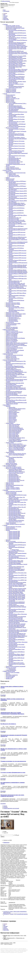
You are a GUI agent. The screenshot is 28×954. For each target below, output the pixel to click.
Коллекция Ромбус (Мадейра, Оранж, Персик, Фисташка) (17, 82)
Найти (2, 7)
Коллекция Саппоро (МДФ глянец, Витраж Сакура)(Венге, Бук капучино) (18, 285)
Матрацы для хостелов (11, 357)
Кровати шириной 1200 (14, 531)
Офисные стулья (10, 484)
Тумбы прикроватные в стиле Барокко (15, 350)
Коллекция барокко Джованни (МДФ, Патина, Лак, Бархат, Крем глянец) (17, 589)
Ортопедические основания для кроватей (15, 666)
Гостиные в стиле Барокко (12, 333)
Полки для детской (10, 166)
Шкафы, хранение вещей (9, 671)
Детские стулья (9, 96)
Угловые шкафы (9, 677)
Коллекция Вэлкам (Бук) (14, 510)
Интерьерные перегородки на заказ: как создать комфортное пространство (12, 795)
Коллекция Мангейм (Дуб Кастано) (17, 634)
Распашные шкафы (10, 676)
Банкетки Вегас (12, 418)
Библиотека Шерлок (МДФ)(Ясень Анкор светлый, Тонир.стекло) (17, 472)
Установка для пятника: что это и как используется (13, 761)
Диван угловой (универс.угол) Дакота (17, 445)
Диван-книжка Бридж (14, 435)
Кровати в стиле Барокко (12, 340)
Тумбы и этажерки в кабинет (12, 487)
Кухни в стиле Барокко (11, 341)
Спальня (5, 525)
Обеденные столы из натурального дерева (16, 313)
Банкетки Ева (12, 422)
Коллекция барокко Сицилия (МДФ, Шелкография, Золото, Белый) (17, 64)
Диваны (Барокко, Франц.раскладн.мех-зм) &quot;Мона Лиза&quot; (18, 441)
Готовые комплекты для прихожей (14, 491)
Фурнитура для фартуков (12, 328)
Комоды (8, 673)
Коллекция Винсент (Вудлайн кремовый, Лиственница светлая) (16, 619)
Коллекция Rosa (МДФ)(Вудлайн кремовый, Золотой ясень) (16, 567)
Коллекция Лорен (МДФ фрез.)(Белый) (18, 265)
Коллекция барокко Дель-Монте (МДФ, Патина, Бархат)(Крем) (15, 375)
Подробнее (3, 695)
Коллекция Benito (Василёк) (15, 105)
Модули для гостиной (11, 29)
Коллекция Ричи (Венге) (14, 160)
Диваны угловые (10, 442)
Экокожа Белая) (15, 549)
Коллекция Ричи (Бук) (14, 159)
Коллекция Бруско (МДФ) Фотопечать (18, 237)
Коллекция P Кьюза (13, 110)
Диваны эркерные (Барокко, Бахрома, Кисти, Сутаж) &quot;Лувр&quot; (17, 454)
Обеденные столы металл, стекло (13, 315)
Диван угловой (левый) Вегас (15, 443)
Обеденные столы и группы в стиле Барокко (16, 345)
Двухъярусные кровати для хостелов (14, 355)
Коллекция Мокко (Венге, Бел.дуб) (17, 283)
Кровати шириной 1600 (14, 533)
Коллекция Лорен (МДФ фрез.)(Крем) (17, 270)
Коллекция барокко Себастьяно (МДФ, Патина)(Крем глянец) (15, 383)
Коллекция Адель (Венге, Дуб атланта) (18, 52)
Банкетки (8, 406)
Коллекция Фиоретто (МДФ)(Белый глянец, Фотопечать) (17, 124)
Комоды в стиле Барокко (11, 336)
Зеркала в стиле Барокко (11, 335)
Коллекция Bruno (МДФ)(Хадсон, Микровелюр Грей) (16, 551)
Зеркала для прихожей (11, 492)
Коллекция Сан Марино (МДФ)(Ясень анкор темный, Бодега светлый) (16, 403)
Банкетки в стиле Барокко (12, 330)
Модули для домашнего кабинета (13, 468)
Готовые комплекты (10, 94)
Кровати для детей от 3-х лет (12, 98)
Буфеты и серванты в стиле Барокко (14, 332)
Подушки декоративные (11, 464)
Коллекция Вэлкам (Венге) (15, 512)
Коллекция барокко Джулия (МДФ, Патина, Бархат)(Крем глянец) (17, 591)
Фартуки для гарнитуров (12, 327)
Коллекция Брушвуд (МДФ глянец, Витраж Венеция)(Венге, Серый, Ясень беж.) (18, 239)
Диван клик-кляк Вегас (14, 426)
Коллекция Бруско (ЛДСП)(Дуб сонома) (18, 228)
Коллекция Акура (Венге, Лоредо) (17, 137)
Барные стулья (9, 171)
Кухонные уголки (10, 305)
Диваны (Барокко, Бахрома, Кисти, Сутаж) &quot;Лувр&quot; (17, 438)
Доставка (5, 15)
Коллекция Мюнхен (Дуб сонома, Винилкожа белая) (16, 645)
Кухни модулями (10, 180)
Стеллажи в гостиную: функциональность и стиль (13, 772)
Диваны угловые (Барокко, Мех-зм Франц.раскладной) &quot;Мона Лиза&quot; (17, 450)
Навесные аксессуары (14, 175)
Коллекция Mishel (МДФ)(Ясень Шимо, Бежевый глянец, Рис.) (15, 368)
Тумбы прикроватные (11, 670)
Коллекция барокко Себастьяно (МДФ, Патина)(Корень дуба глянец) (18, 61)
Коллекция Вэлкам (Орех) (15, 514)
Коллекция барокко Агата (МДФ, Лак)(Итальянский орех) (18, 580)
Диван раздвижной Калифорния (16, 429)
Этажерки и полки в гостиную (13, 92)
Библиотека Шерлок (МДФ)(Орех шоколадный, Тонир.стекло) (16, 470)
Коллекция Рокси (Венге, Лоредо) (16, 654)
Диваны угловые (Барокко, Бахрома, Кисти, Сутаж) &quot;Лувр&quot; (17, 447)
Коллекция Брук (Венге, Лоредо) (16, 605)
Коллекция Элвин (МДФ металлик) (17, 126)
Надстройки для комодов (12, 674)
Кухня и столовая (7, 170)
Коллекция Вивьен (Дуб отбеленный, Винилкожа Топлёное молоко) (17, 617)
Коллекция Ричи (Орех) (14, 163)
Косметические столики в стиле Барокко (15, 338)
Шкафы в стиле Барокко (11, 352)
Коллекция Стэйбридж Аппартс (16, 287)
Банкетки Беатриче (13, 415)
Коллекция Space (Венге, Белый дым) (17, 47)
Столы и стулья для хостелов (12, 358)
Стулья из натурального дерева (13, 323)
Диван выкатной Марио (14, 424)
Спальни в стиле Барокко (12, 346)
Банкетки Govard (13, 411)
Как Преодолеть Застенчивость (8, 723)
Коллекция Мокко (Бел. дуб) (15, 280)
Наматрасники (12, 668)
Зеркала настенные (10, 527)
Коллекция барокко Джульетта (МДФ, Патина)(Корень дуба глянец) (17, 56)
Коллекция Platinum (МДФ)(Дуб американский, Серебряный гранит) (17, 44)
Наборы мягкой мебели (11, 463)
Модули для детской (10, 102)
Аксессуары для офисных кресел (13, 467)
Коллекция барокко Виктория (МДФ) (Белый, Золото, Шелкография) (17, 583)
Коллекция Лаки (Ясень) (11, 394)
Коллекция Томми (13, 122)
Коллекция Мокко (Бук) (14, 282)
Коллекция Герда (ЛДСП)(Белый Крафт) (18, 242)
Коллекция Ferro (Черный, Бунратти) (17, 42)
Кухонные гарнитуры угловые (13, 304)
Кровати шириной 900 (14, 538)
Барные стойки (12, 173)
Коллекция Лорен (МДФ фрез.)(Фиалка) (18, 272)
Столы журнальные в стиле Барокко (14, 347)
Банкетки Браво (12, 417)
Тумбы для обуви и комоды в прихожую (15, 524)
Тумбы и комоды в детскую (12, 167)
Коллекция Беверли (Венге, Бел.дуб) (17, 507)
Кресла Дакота (12, 460)
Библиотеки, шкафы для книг (13, 25)
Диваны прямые (10, 423)
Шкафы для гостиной (11, 91)
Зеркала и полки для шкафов (12, 672)
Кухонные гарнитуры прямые (13, 302)
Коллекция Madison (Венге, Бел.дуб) (17, 204)
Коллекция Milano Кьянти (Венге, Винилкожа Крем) (16, 311)
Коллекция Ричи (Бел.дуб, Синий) (17, 121)
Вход (4, 9)
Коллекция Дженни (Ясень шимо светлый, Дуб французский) (16, 151)
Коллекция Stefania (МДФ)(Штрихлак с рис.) (16, 372)
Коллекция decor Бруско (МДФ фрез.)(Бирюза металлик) (17, 184)
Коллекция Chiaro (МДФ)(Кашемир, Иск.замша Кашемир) (17, 109)
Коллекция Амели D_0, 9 (14, 318)
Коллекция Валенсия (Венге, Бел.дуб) (17, 70)
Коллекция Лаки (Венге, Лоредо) (13, 392)
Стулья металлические (11, 324)
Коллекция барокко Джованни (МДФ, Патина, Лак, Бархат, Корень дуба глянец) (17, 586)
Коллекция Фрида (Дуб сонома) (16, 662)
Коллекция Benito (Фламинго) (16, 107)
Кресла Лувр (12, 462)
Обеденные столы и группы (12, 312)
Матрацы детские (10, 101)
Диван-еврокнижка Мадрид (15, 430)
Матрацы (8, 540)
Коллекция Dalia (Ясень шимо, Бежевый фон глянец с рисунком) (18, 500)
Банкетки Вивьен (13, 419)
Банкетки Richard (13, 413)
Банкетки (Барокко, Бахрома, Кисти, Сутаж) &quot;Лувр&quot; (17, 409)
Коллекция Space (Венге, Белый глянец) (18, 46)
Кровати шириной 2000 (14, 536)
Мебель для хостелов (8, 353)
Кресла (7, 456)
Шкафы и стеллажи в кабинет (13, 488)
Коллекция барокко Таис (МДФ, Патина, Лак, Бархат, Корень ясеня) (17, 594)
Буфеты (8, 177)
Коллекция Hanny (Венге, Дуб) (16, 560)
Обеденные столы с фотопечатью (13, 316)
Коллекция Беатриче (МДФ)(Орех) (17, 602)
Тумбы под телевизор (11, 90)
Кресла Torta (11, 459)
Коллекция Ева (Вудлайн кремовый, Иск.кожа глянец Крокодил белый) (17, 624)
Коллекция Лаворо (13, 474)
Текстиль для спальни (11, 667)
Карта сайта (6, 19)
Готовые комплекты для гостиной (14, 26)
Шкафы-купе (9, 678)
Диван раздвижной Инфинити (16, 428)
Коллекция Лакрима (13, 321)
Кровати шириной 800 (14, 537)
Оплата (5, 17)
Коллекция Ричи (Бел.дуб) (15, 158)
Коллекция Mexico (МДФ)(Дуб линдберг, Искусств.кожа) (16, 562)
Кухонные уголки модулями (12, 306)
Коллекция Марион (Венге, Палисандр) (18, 636)
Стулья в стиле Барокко (11, 349)
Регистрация (6, 11)
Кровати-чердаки (10, 99)
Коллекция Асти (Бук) (14, 218)
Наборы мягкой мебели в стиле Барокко (15, 344)
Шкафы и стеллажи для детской (13, 169)
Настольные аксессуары (14, 176)
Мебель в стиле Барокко (8, 329)
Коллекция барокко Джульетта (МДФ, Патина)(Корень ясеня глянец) (17, 59)
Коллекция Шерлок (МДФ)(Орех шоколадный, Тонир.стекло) (16, 87)
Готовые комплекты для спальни (13, 526)
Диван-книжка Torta (13, 434)
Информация (6, 842)
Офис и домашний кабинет (9, 465)
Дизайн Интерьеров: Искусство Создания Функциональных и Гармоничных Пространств (12, 713)
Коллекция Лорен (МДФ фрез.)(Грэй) (17, 266)
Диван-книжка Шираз (14, 436)
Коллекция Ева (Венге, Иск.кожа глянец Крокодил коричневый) (18, 622)
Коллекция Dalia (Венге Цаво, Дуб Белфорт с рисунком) (17, 498)
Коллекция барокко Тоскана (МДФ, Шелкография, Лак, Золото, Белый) (17, 596)
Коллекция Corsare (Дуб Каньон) (16, 133)
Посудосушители (10, 322)
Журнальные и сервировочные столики (15, 28)
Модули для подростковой (12, 127)
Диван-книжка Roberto (14, 432)
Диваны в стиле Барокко (11, 334)
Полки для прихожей (11, 522)
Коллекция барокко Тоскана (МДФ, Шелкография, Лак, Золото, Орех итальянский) (17, 599)
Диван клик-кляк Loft (14, 425)
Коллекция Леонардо (13, 475)
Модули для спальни (11, 541)
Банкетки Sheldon (13, 414)
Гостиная (5, 24)
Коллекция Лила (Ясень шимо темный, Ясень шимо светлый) (18, 632)
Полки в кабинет (10, 486)
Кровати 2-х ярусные (11, 97)
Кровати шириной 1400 (14, 532)
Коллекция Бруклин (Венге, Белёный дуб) (16, 388)
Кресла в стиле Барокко (11, 339)
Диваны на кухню (10, 178)
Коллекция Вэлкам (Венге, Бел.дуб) (17, 513)
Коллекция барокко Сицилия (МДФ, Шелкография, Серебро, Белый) (14, 386)
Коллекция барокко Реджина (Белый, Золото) (16, 379)
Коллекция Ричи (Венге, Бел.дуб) (16, 480)
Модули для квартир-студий (9, 360)
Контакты (5, 18)
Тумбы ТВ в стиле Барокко (12, 351)
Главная (5, 13)
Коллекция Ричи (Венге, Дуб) (15, 161)
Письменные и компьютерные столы (14, 485)
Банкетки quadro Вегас (14, 412)
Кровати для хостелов (11, 356)
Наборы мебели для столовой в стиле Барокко (16, 343)
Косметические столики (11, 529)
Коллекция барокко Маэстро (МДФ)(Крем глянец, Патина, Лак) (17, 222)
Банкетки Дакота (13, 420)
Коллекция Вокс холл (14, 508)
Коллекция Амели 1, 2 (14, 317)
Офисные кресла (10, 482)
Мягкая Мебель (6, 405)
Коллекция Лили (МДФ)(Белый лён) (17, 633)
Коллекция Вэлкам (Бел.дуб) (15, 509)
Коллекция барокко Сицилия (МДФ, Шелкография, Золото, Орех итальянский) (17, 67)
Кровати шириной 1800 (14, 535)
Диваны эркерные (10, 452)
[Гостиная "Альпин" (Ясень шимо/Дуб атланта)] (7, 829)
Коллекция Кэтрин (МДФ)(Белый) (14, 391)
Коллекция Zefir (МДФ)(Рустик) (16, 51)
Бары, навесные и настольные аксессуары (15, 172)
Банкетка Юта (12, 407)
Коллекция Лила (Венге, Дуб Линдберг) (18, 629)
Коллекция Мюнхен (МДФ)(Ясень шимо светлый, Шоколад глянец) (17, 77)
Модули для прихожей (11, 493)
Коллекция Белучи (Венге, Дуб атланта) (18, 69)
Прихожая (5, 490)
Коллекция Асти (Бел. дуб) (15, 217)
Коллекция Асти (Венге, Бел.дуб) (16, 220)
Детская (5, 93)
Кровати (8, 530)
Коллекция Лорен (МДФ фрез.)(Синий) (18, 271)
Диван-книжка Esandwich (15, 431)
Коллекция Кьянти (13, 319)
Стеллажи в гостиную (11, 88)
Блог (4, 14)
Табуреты (8, 325)
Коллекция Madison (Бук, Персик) (16, 203)
